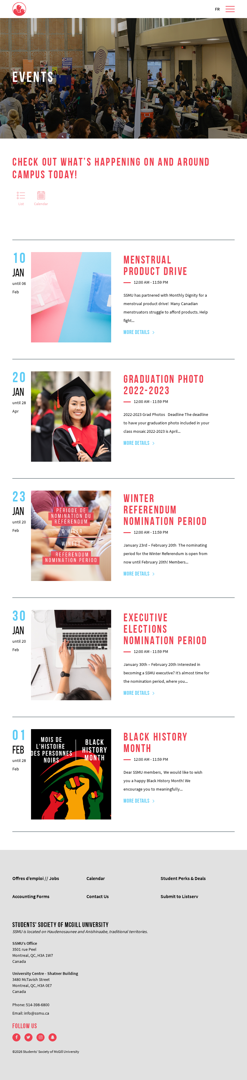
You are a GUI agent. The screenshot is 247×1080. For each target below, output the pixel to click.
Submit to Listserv (179, 896)
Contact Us (97, 896)
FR (217, 9)
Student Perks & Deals (183, 878)
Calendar (41, 203)
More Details (137, 333)
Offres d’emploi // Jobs (35, 878)
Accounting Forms (30, 896)
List (21, 203)
